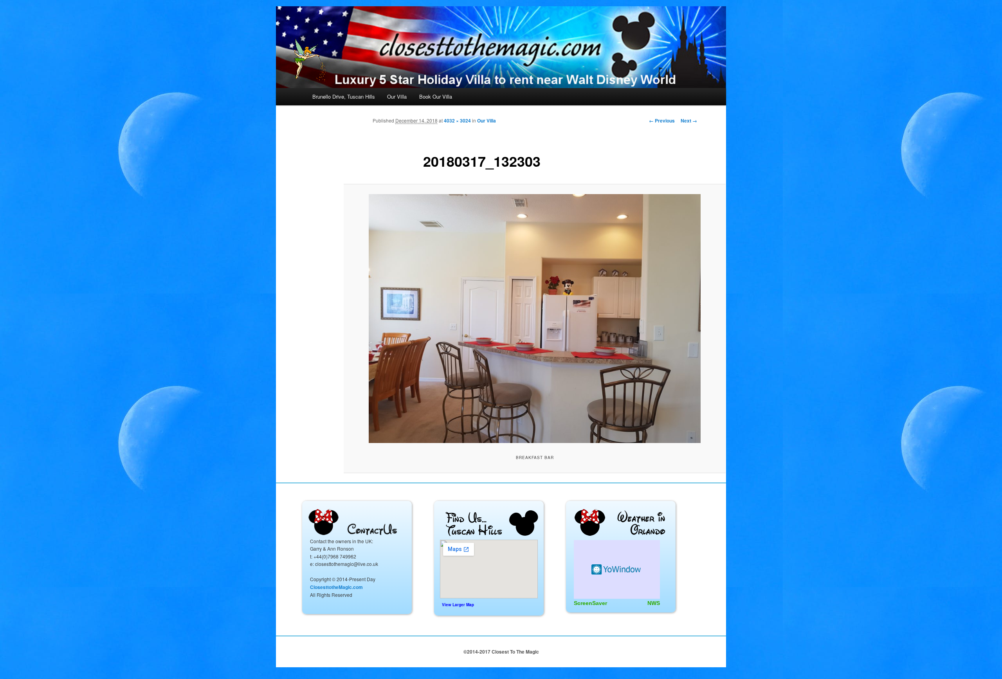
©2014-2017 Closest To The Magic (501, 651)
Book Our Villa (435, 96)
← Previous (662, 120)
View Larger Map (458, 604)
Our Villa (397, 96)
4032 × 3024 (457, 120)
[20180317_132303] (534, 318)
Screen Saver (617, 569)
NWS (653, 603)
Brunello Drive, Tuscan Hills (343, 96)
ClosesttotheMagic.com (336, 587)
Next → (689, 120)
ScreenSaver (590, 603)
